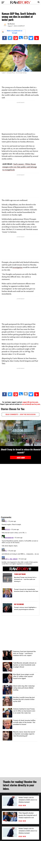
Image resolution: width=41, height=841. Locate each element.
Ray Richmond (19, 604)
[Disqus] (20, 490)
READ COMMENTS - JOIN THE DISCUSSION (20, 414)
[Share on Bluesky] (31, 38)
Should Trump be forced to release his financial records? (20, 451)
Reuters (12, 24)
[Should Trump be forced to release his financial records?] (20, 433)
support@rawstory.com (30, 402)
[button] (38, 2)
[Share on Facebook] (4, 38)
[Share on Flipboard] (15, 38)
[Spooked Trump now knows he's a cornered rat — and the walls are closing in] (7, 577)
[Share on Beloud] (36, 38)
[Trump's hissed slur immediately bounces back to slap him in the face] (7, 592)
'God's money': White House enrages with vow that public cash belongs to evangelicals (19, 167)
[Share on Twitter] (10, 38)
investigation (17, 267)
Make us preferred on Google (14, 32)
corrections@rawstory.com (31, 404)
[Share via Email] (26, 37)
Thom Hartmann (20, 574)
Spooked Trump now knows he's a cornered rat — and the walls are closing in (25, 579)
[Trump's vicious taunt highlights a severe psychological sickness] (7, 607)
